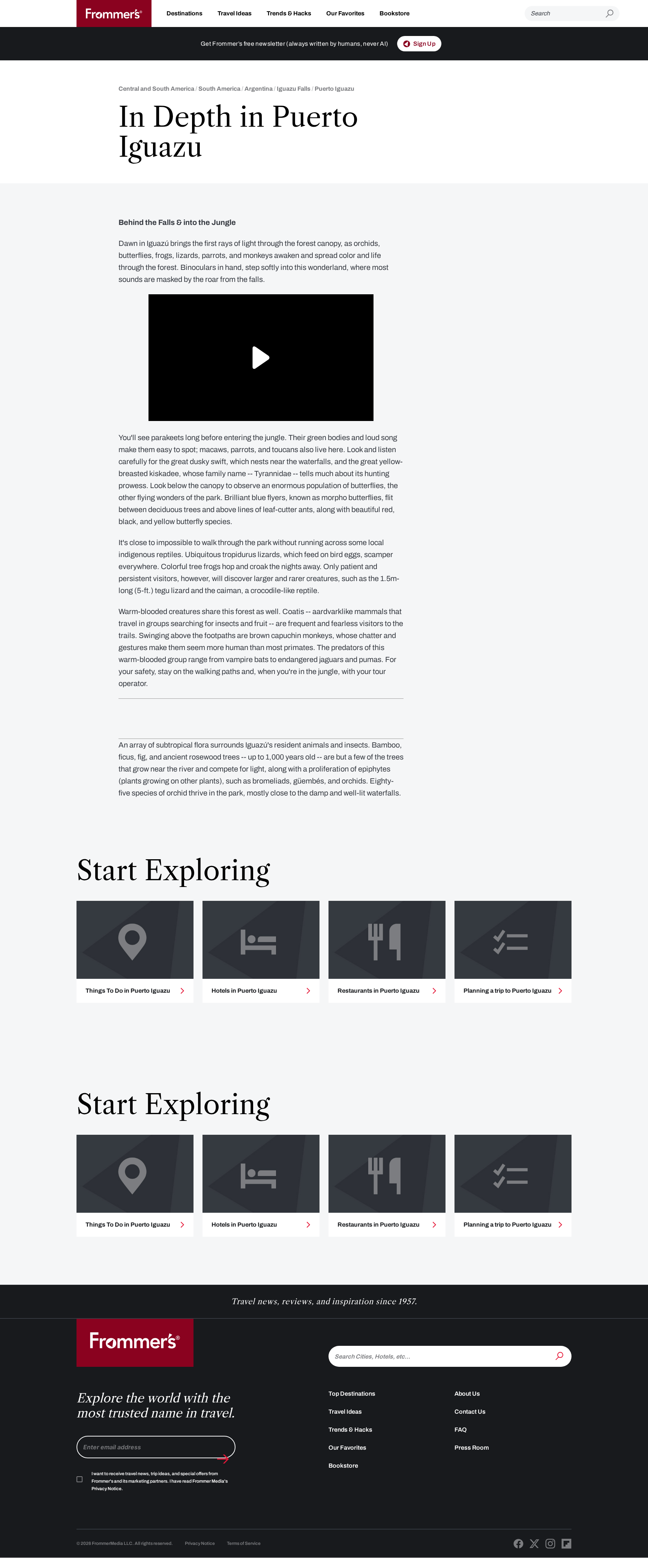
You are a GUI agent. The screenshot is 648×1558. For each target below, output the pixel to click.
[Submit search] (613, 13)
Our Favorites (345, 13)
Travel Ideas (235, 13)
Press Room (471, 1447)
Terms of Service (244, 1543)
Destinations (184, 13)
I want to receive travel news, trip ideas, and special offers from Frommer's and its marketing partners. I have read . (160, 1481)
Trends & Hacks (289, 13)
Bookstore (395, 13)
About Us (467, 1393)
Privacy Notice (200, 1543)
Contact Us (470, 1411)
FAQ (460, 1429)
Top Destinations (351, 1393)
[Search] (560, 1355)
